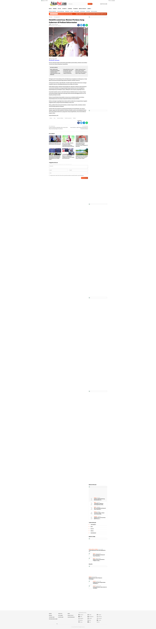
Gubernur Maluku (60, 118)
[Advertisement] (78, 599)
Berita (95, 502)
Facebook (81, 614)
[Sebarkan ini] (78, 25)
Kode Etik (60, 613)
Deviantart (100, 618)
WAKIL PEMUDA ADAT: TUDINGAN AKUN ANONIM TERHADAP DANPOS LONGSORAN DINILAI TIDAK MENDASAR (64, 13)
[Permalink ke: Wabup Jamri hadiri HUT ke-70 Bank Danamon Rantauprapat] (55, 138)
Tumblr (81, 616)
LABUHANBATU (93, 524)
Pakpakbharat (93, 532)
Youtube (99, 620)
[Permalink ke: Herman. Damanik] (50, 25)
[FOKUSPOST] (58, 3)
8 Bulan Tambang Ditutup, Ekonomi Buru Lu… (99, 499)
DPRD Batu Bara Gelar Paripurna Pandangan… (95, 578)
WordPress (100, 616)
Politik (90, 576)
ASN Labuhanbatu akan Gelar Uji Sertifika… (100, 588)
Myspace (81, 620)
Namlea (92, 530)
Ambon (51, 118)
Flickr (90, 622)
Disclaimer (60, 615)
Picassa (81, 622)
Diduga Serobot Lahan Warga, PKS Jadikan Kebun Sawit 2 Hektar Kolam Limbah (82, 157)
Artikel (90, 549)
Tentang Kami (51, 617)
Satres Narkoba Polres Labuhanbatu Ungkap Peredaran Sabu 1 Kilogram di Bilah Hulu (82, 144)
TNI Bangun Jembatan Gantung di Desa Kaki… (99, 504)
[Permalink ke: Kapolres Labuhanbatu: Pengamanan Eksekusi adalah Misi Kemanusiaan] (68, 151)
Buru (54, 118)
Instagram (81, 618)
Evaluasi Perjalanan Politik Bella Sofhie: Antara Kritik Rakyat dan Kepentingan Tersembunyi (58, 127)
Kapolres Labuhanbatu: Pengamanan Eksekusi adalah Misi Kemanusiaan (68, 157)
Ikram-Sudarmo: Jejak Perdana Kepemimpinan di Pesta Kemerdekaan (79, 127)
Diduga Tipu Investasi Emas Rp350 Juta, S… (99, 518)
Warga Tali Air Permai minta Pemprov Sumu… (98, 560)
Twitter (90, 614)
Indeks (50, 613)
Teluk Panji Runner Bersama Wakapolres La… (97, 551)
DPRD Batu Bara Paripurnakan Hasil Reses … (99, 583)
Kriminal (95, 516)
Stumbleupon (91, 616)
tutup (47, 0)
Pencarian (90, 3)
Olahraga (96, 549)
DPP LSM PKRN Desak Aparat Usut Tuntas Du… (100, 509)
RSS (98, 622)
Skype (90, 620)
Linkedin (90, 618)
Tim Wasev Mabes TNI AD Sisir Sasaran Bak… (99, 513)
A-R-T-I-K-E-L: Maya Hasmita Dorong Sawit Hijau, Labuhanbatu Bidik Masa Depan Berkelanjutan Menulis (68, 144)
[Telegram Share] (84, 25)
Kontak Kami (60, 617)
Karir (69, 613)
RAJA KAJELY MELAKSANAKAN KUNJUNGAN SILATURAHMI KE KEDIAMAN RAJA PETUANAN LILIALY (54, 158)
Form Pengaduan (71, 617)
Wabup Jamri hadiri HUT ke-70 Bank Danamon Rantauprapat (55, 143)
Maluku (74, 118)
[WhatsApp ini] (86, 25)
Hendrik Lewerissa (68, 118)
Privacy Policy (70, 615)
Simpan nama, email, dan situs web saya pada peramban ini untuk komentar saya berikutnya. (67, 175)
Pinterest (99, 614)
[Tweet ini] (81, 25)
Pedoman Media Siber (53, 618)
